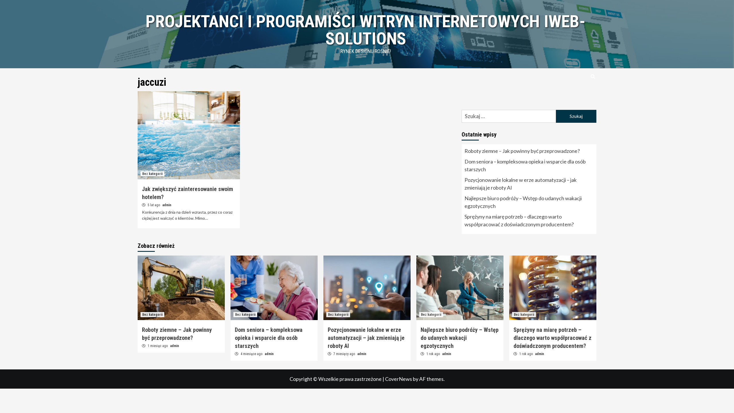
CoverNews (398, 379)
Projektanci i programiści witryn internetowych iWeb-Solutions (365, 30)
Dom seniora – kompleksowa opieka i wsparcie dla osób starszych (525, 165)
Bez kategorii (152, 174)
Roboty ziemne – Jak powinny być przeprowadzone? (522, 151)
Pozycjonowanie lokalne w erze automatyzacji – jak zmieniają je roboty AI (520, 184)
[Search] (592, 76)
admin (166, 205)
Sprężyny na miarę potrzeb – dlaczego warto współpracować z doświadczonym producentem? (519, 220)
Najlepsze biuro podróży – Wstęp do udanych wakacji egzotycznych (523, 202)
